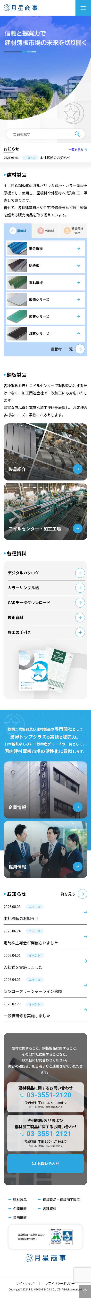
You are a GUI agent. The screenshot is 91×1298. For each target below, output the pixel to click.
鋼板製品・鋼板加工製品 (61, 1200)
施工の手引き (19, 632)
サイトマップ (25, 1283)
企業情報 (20, 1209)
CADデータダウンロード (29, 602)
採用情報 (20, 1218)
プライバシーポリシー (60, 1283)
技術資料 (15, 617)
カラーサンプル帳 (23, 587)
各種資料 (49, 1209)
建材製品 (20, 1200)
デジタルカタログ (23, 573)
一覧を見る (76, 149)
